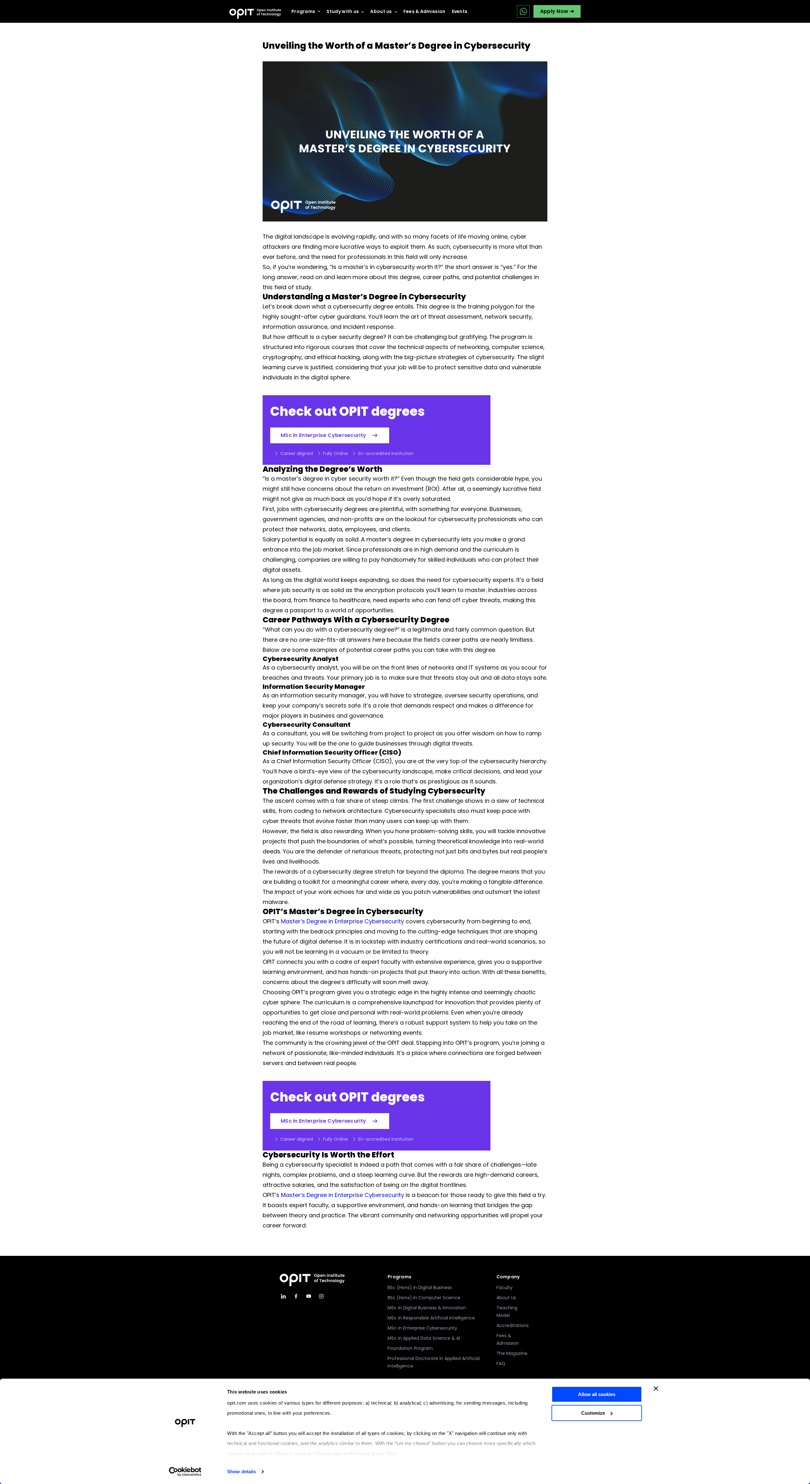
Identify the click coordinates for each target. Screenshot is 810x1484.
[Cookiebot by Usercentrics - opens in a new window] (185, 1471)
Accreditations (512, 1325)
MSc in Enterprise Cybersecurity (323, 435)
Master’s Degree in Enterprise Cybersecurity (342, 921)
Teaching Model (506, 1312)
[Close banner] (656, 1388)
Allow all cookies (596, 1394)
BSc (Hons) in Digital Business (420, 1287)
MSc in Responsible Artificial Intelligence (431, 1318)
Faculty (504, 1287)
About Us (506, 1297)
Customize (593, 1413)
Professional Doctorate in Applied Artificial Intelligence (434, 1362)
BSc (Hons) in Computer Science (424, 1297)
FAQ (500, 1363)
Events (460, 11)
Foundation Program (410, 1348)
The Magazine (511, 1353)
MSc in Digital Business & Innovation (427, 1308)
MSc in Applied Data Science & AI (424, 1338)
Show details (241, 1471)
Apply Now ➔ (557, 11)
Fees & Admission (424, 11)
